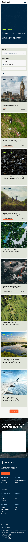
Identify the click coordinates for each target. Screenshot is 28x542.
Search (4, 49)
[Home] (7, 2)
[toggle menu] (25, 2)
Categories (5, 58)
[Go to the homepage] (7, 462)
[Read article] (14, 94)
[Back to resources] (7, 73)
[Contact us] (5, 473)
